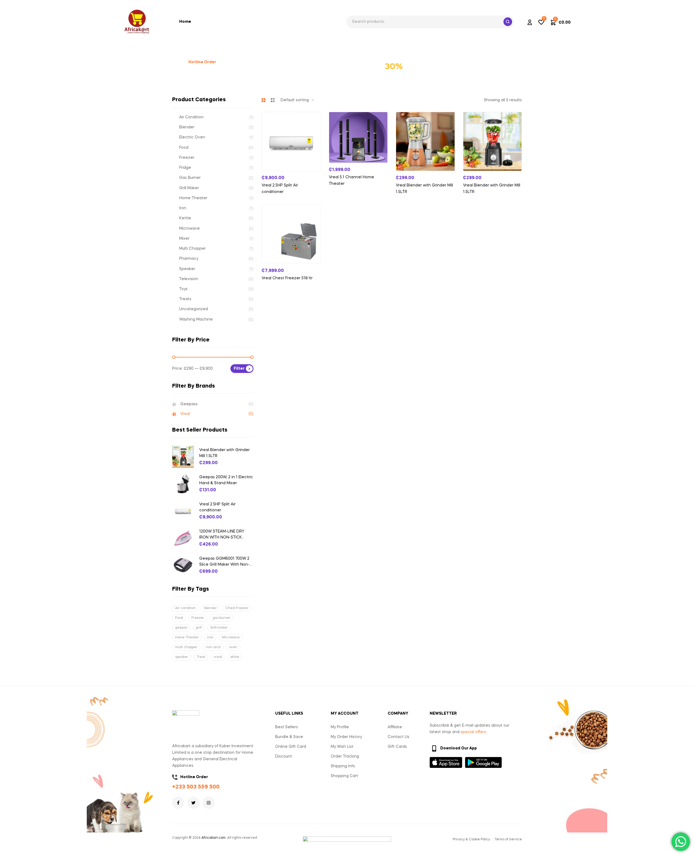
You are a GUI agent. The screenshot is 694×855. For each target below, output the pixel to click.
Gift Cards (397, 747)
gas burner (221, 618)
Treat (201, 657)
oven (233, 647)
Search (507, 21)
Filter (239, 368)
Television (188, 279)
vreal (218, 657)
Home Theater (193, 198)
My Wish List (342, 747)
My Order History (346, 737)
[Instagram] (209, 803)
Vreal (185, 414)
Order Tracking (345, 756)
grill (199, 627)
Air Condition (191, 117)
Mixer (184, 238)
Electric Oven (192, 137)
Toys (183, 289)
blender (210, 608)
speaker (181, 657)
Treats (185, 299)
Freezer (186, 158)
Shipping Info (343, 766)
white (234, 657)
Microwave (189, 228)
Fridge (185, 168)
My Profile (340, 727)
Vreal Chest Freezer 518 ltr (287, 278)
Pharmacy (188, 259)
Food (183, 148)
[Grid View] (263, 100)
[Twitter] (193, 803)
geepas (181, 627)
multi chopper (186, 647)
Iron (182, 208)
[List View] (273, 100)
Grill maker (219, 627)
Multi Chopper (192, 249)
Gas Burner (190, 178)
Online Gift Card (290, 747)
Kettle (185, 218)
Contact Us (398, 737)
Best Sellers (286, 727)
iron (210, 637)
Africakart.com (213, 838)
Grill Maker (189, 188)
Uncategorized (193, 309)
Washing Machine (196, 319)
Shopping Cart (344, 776)
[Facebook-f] (178, 803)
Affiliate (395, 727)
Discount (283, 756)
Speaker (187, 269)
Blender (186, 127)
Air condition (185, 608)
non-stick (213, 647)
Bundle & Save (289, 737)
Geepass (189, 404)
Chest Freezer (237, 608)
